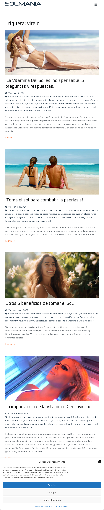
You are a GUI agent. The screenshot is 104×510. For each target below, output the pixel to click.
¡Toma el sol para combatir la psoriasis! (44, 200)
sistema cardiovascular (76, 103)
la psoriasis (27, 214)
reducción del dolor (54, 103)
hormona (34, 420)
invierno (44, 420)
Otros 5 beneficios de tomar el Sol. (39, 303)
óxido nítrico (49, 214)
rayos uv (19, 103)
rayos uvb (39, 103)
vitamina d (20, 110)
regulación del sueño (72, 317)
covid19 (70, 417)
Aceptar (52, 485)
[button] (100, 462)
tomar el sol (84, 107)
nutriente (9, 103)
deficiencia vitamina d (85, 417)
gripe (25, 420)
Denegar (52, 492)
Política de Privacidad (59, 506)
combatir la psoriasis (74, 210)
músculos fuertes (89, 100)
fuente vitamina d (24, 100)
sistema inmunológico (44, 107)
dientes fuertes (71, 96)
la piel (52, 100)
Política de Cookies (42, 506)
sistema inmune (24, 107)
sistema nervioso (64, 107)
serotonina (89, 317)
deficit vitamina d (13, 420)
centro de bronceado (53, 96)
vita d (93, 107)
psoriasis (66, 214)
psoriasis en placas (81, 214)
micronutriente (72, 100)
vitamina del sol (33, 110)
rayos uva (28, 103)
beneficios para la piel (19, 96)
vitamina (9, 110)
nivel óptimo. (67, 420)
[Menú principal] (96, 5)
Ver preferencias (52, 500)
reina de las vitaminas (26, 424)
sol (75, 107)
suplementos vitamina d (80, 424)
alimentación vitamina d (20, 417)
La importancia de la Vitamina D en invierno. (48, 407)
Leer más (9, 137)
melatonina (86, 313)
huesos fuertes (41, 100)
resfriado (42, 424)
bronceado (35, 96)
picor (58, 214)
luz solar (60, 100)
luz (49, 420)
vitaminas (46, 110)
